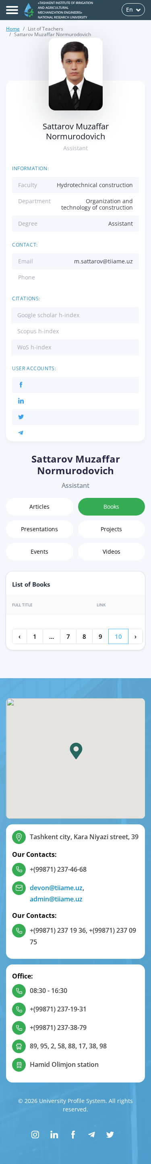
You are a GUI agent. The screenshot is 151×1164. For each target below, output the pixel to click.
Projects (111, 529)
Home (13, 28)
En (129, 9)
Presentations (39, 529)
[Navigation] (12, 10)
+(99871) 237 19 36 (58, 930)
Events (39, 551)
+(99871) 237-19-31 (58, 1009)
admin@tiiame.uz (56, 899)
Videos (111, 551)
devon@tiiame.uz (56, 887)
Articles (39, 506)
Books (111, 506)
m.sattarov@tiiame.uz (103, 261)
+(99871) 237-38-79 (58, 1027)
